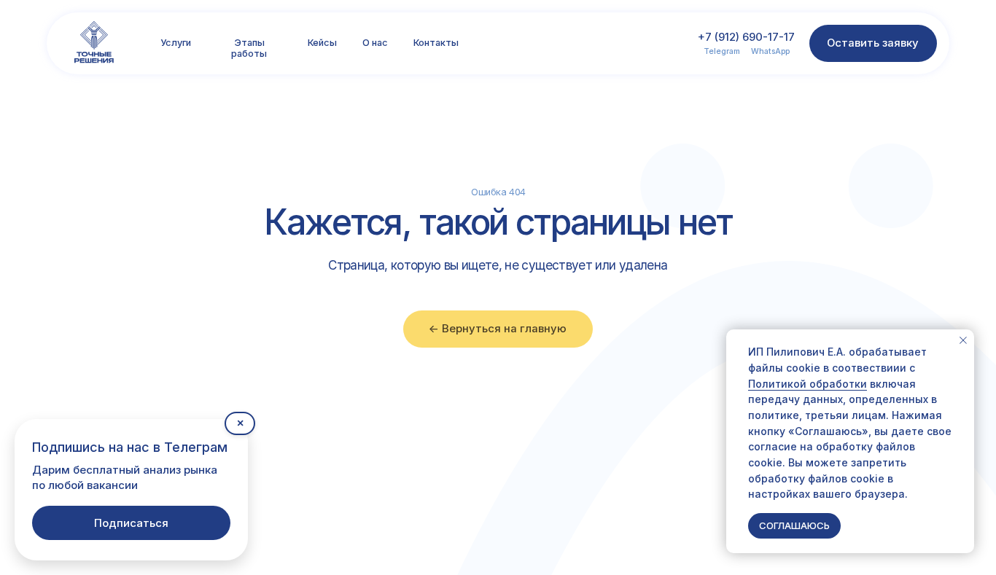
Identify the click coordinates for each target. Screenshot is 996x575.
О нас (375, 42)
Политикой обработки (807, 384)
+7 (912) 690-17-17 (746, 37)
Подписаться (131, 523)
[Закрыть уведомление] (963, 340)
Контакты (436, 42)
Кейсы (322, 42)
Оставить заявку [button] (873, 43)
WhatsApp (770, 51)
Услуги (175, 42)
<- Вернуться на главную (498, 328)
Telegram (722, 51)
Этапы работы (249, 48)
